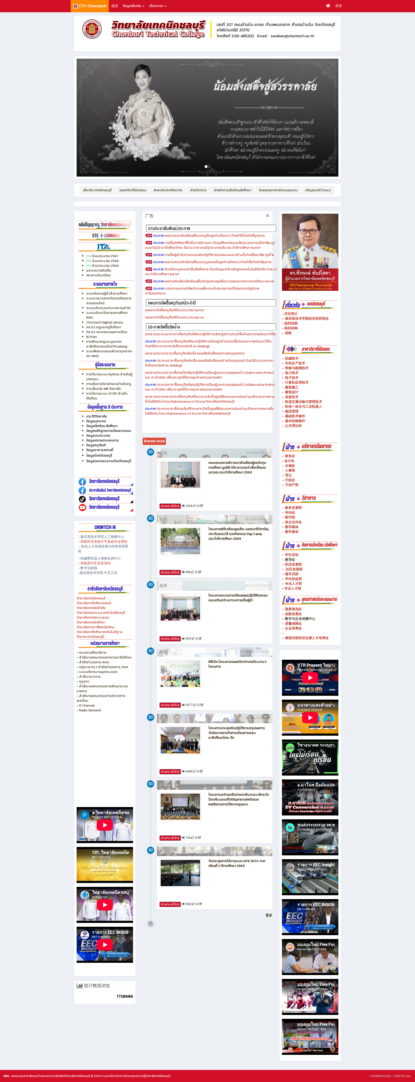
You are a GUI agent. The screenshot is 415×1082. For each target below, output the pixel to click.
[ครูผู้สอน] (105, 224)
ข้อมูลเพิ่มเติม (132, 5)
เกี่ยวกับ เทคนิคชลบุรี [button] (97, 190)
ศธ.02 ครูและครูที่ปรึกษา (103, 327)
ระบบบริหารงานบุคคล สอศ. (98, 671)
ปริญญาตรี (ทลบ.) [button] (318, 190)
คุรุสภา (84, 681)
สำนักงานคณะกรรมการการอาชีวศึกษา (105, 657)
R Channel (87, 705)
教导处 (290, 559)
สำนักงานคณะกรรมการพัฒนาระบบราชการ (102, 689)
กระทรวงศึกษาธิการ (92, 652)
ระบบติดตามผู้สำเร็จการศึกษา (107, 293)
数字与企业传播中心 (300, 618)
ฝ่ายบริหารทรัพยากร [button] (168, 190)
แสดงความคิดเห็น (98, 270)
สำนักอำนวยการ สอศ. (94, 662)
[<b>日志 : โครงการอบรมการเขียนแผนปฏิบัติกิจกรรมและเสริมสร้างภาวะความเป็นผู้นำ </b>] (180, 607)
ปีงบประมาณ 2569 (105, 265)
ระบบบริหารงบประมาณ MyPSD (108, 308)
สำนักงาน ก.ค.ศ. (90, 676)
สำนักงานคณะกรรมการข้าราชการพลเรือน (101, 698)
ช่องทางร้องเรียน (98, 275)
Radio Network (90, 710)
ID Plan (91, 336)
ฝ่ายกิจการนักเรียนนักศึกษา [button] (232, 190)
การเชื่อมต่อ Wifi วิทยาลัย (103, 388)
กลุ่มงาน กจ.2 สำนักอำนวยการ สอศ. (104, 667)
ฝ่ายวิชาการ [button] (198, 190)
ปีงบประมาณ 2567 (105, 256)
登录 (338, 5)
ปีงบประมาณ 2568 (105, 260)
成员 (114, 5)
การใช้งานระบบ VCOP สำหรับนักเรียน (107, 396)
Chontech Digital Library (104, 322)
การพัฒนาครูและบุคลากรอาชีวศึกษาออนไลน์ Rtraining (106, 344)
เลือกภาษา (156, 5)
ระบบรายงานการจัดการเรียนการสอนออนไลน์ (108, 301)
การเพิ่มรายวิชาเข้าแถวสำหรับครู (108, 383)
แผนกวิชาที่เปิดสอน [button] (132, 190)
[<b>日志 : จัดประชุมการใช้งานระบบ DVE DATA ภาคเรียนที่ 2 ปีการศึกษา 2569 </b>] (180, 873)
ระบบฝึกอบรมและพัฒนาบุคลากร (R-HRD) (109, 354)
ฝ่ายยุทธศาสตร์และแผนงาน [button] (278, 190)
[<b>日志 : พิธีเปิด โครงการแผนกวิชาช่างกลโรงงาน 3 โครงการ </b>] (180, 673)
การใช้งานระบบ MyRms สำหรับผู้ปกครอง (109, 377)
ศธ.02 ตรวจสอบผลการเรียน (106, 332)
